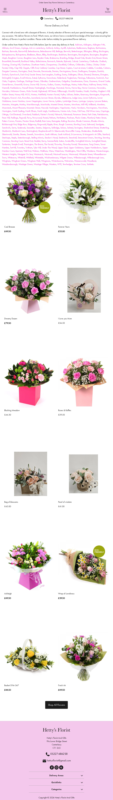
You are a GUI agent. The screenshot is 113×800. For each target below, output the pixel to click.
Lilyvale (57, 97)
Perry (29, 117)
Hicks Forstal (31, 91)
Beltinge (59, 51)
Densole (36, 71)
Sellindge (55, 127)
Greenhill (18, 84)
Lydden (58, 101)
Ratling (64, 121)
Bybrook (67, 61)
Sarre (14, 127)
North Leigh (42, 111)
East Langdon (47, 74)
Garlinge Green (32, 81)
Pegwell (22, 117)
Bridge (71, 58)
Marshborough (33, 104)
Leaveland (35, 97)
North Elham (30, 111)
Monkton (101, 104)
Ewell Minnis (25, 78)
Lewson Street (47, 97)
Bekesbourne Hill (47, 51)
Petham (52, 117)
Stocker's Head (51, 137)
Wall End (27, 151)
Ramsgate (56, 121)
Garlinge (20, 81)
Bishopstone (21, 54)
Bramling (63, 58)
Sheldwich (6, 131)
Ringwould (41, 124)
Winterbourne (57, 161)
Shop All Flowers (56, 704)
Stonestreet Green (85, 137)
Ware (51, 151)
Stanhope (6, 137)
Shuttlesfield (97, 131)
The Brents (38, 144)
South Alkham (51, 134)
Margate (14, 104)
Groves (43, 84)
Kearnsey (84, 94)
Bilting (95, 51)
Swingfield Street (99, 141)
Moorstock (6, 107)
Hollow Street (8, 94)
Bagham (91, 48)
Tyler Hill (37, 147)
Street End (28, 141)
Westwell (48, 154)
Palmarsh (58, 114)
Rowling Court (80, 124)
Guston (57, 84)
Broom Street (101, 58)
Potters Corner (8, 121)
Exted (34, 78)
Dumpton (92, 71)
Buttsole (59, 61)
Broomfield (6, 61)
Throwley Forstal (70, 144)
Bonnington (72, 54)
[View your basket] (108, 10)
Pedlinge (14, 117)
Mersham (76, 104)
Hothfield (42, 94)
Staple (14, 137)
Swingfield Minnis (83, 141)
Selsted (70, 127)
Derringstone (65, 71)
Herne (67, 88)
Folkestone (90, 78)
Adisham (78, 44)
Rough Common (66, 124)
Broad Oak (79, 58)
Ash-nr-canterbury (37, 48)
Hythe (63, 94)
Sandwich (6, 127)
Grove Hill (34, 84)
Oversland (26, 114)
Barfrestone (101, 48)
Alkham (5, 48)
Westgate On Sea (25, 154)
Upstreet (18, 151)
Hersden (6, 91)
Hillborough (62, 91)
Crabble (89, 68)
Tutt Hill (13, 147)
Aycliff (63, 48)
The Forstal (48, 144)
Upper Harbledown (93, 147)
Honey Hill (19, 94)
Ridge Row (22, 124)
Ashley (57, 48)
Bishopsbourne (8, 54)
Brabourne (54, 58)
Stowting (98, 137)
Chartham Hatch (38, 64)
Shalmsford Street (91, 127)
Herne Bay (76, 88)
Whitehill (21, 157)
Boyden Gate (43, 58)
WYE (59, 164)
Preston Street (28, 121)
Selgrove (46, 127)
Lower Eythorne (89, 97)
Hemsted (60, 88)
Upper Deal (63, 147)
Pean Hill (6, 117)
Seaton (39, 127)
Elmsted (87, 74)
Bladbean (31, 54)
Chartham (25, 64)
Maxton (67, 104)
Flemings (81, 78)
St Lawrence (76, 134)
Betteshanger (77, 51)
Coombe (51, 68)
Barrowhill (22, 51)
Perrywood (37, 117)
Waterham (59, 151)
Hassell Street (27, 88)
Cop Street (60, 68)
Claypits (26, 68)
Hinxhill (71, 91)
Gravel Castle (104, 81)
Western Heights (9, 154)
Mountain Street (33, 107)
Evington (15, 78)
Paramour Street (80, 114)
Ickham (70, 94)
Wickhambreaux (52, 157)
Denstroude (46, 71)
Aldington (87, 44)
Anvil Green (15, 48)
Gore (86, 81)
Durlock (5, 74)
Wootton (52, 164)
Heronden (101, 88)
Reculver (71, 121)
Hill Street (52, 91)
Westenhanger (102, 151)
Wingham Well (33, 161)
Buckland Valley (28, 61)
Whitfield (29, 157)
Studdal (37, 141)
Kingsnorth (104, 94)
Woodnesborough (10, 164)
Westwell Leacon (60, 154)
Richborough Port (9, 124)
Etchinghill (6, 78)
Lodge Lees (77, 97)
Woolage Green (26, 164)
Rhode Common (83, 121)
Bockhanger (52, 54)
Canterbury (83, 61)
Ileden (76, 94)
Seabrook (21, 127)
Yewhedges (67, 164)
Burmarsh (51, 61)
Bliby (44, 54)
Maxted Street (57, 104)
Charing (5, 64)
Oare (74, 111)
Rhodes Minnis (97, 121)
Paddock (35, 114)
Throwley (58, 144)
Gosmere (93, 81)
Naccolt (44, 107)
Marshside (45, 104)
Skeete (23, 134)
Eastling (57, 74)
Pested (45, 117)
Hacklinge (66, 84)
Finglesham (72, 78)
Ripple (50, 124)
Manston (6, 104)
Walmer (35, 151)
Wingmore (45, 161)
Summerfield (52, 141)
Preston (18, 121)
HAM (105, 84)
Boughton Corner (15, 58)
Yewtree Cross (80, 164)
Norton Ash (65, 111)
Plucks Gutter (80, 117)
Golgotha (66, 81)
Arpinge (24, 48)
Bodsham (63, 54)
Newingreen (91, 107)
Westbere (91, 151)
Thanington (28, 144)
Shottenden (86, 131)
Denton (55, 71)
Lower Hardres (18, 101)
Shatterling (104, 127)
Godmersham (54, 81)
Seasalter (31, 127)
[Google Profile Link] (61, 767)
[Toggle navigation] (5, 10)
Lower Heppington (34, 101)
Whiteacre (12, 157)
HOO (27, 94)
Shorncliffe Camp (72, 131)
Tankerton (6, 144)
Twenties (20, 147)
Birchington (103, 51)
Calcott (75, 61)
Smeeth (30, 134)
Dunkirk (100, 71)
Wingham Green (19, 161)
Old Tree (81, 111)
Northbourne (53, 111)
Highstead (42, 91)
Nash (73, 107)
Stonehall (73, 137)
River (56, 124)
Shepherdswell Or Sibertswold (51, 131)
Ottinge (5, 114)
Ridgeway (32, 124)
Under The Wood (49, 147)
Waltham (44, 151)
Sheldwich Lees (18, 131)
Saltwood (91, 124)
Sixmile (16, 134)
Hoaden (79, 91)
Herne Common (89, 88)
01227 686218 (66, 18)
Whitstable (39, 157)
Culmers (106, 68)
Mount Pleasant (18, 107)
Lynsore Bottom (101, 101)
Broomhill (16, 61)
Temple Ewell (17, 144)
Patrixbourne (102, 114)
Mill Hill (84, 104)
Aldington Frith (99, 44)
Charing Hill (15, 64)
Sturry (43, 141)
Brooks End (90, 58)
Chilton (89, 64)
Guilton (50, 84)
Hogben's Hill (104, 91)
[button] (56, 775)
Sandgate (100, 124)
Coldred (43, 68)
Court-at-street (79, 68)
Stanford (106, 134)
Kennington (94, 94)
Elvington (104, 74)
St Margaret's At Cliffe (92, 134)
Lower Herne (48, 101)
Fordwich (100, 78)
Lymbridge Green (70, 101)
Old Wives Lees (93, 111)
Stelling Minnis (37, 137)
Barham (5, 51)
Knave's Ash (15, 97)
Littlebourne (66, 97)
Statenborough (24, 137)
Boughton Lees (30, 58)
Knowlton (26, 97)
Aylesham (71, 48)
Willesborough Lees (95, 157)
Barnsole (13, 51)
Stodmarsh (63, 137)
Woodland (91, 161)
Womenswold (80, 161)
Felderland (61, 78)
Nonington (6, 111)
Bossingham (83, 54)
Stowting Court (17, 141)
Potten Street (101, 117)
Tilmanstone (83, 144)
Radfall (38, 121)
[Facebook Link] (52, 767)
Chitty (11, 68)
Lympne (90, 101)
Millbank (92, 104)
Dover (74, 71)
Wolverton (68, 161)
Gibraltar (44, 81)
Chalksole (93, 61)
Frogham (11, 81)
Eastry (64, 74)
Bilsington (88, 51)
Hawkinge (50, 88)
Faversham (51, 78)
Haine (74, 84)
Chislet (96, 64)
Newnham (102, 107)
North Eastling (18, 111)
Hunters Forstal (53, 94)
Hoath (86, 91)
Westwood (73, 154)
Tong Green (94, 144)
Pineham (70, 117)
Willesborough (80, 157)
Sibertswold (7, 134)
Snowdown (39, 134)
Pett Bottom (61, 117)
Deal (30, 71)
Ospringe (105, 111)
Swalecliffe (69, 141)
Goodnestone (76, 81)
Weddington (70, 151)
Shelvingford (31, 131)
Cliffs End (34, 68)
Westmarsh (38, 154)
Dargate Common (9, 71)
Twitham (28, 147)
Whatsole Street (85, 154)
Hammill (5, 88)
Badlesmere (81, 48)
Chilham (70, 64)
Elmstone (95, 74)
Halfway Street (95, 84)
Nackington (54, 107)
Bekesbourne (33, 51)
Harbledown (15, 88)
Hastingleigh (40, 88)
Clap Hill (18, 68)
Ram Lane (46, 121)
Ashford (49, 48)
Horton (34, 94)
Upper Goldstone (76, 147)
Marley (22, 104)
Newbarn (81, 107)
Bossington (94, 54)
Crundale (98, 68)
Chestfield (62, 64)
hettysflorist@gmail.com (59, 760)
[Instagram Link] (56, 767)
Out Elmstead (15, 114)
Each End (24, 74)
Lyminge (82, 101)
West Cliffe (81, 151)
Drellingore (83, 71)
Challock (102, 61)
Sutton (61, 141)
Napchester (65, 107)
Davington (22, 71)
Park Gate (92, 114)
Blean (38, 54)
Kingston (5, 97)
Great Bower (7, 84)
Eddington (72, 74)
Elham (80, 74)
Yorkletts (90, 164)
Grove (26, 84)
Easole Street (35, 74)
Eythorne (41, 78)
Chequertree (51, 64)
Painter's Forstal (47, 114)
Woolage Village (41, 164)
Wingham (6, 161)
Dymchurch (14, 74)
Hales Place (83, 84)
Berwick (67, 51)
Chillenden (80, 64)
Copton (69, 68)
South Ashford (64, 134)
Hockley (93, 91)
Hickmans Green (18, 91)
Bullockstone (41, 61)
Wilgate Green (66, 157)
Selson (63, 127)
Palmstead (67, 114)
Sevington (78, 127)
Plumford (91, 117)
